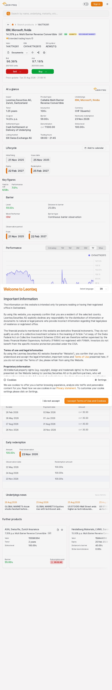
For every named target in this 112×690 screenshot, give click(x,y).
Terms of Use (82, 356)
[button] (100, 380)
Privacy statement (66, 388)
